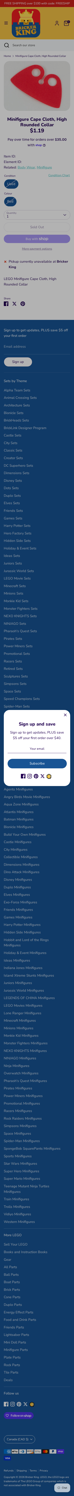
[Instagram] (29, 776)
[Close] (65, 715)
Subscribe (37, 763)
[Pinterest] (36, 776)
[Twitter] (42, 776)
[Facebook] (23, 776)
